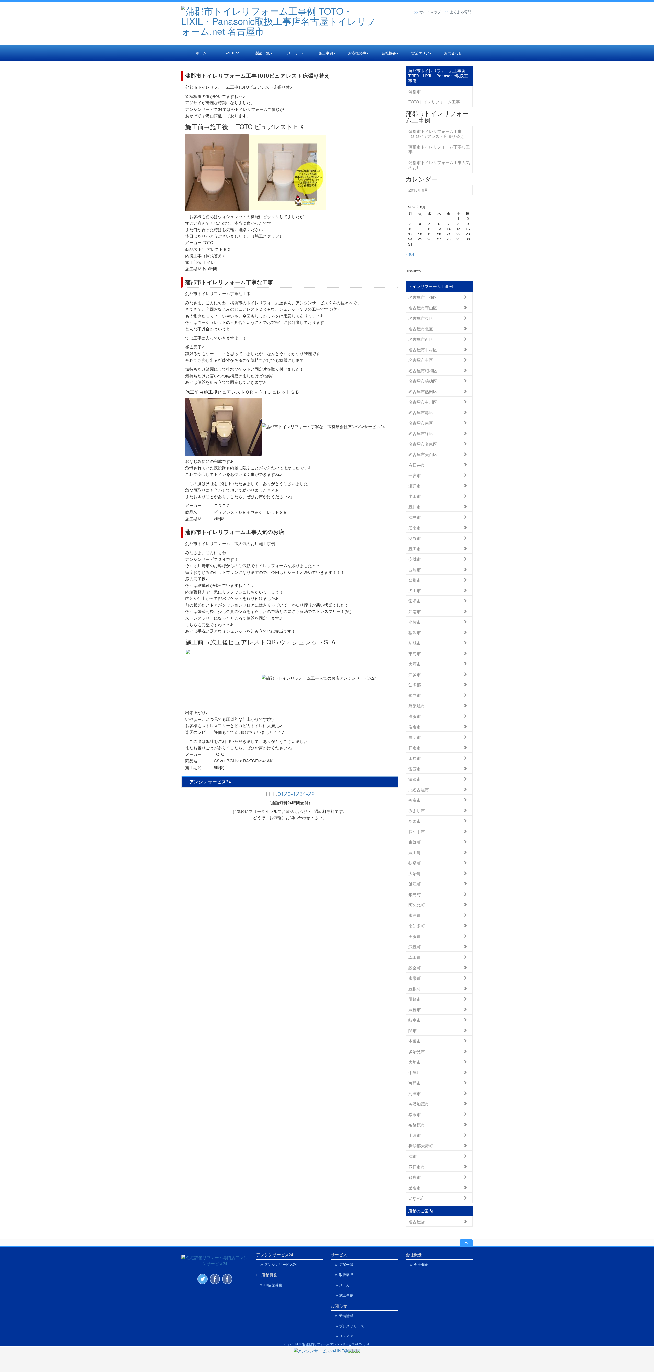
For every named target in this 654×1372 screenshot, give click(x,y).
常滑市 (414, 600)
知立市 (414, 695)
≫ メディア (344, 1336)
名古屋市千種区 (422, 297)
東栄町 (414, 977)
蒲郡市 (414, 91)
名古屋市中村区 (422, 349)
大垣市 (414, 1061)
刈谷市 (414, 538)
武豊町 (414, 946)
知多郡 (414, 684)
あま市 (414, 820)
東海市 (414, 653)
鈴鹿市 (414, 1177)
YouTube (232, 52)
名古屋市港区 (420, 412)
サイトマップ (430, 11)
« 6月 (410, 254)
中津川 (414, 1072)
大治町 (414, 873)
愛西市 (414, 768)
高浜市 (414, 716)
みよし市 (416, 810)
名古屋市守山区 (422, 307)
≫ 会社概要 (419, 1265)
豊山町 (414, 852)
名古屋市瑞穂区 (422, 380)
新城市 (414, 642)
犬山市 (414, 590)
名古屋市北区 (420, 328)
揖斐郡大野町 (420, 1145)
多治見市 (416, 1051)
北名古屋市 (418, 789)
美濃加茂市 (418, 1103)
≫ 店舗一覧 (344, 1265)
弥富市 (414, 799)
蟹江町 (414, 883)
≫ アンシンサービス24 (278, 1265)
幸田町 (414, 957)
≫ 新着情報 (344, 1316)
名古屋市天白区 (422, 454)
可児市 (414, 1082)
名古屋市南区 (420, 422)
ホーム (201, 52)
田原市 (414, 757)
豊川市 (414, 506)
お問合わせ (453, 52)
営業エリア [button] (420, 52)
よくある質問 (460, 11)
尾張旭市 (416, 705)
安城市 (414, 558)
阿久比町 (416, 904)
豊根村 (414, 988)
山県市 (414, 1135)
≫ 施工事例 (344, 1295)
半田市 (414, 496)
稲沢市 (414, 632)
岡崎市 (414, 998)
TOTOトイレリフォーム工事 (434, 102)
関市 (412, 1030)
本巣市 (414, 1040)
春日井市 (416, 464)
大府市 (414, 663)
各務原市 (416, 1124)
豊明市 (414, 737)
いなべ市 (416, 1197)
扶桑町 (414, 862)
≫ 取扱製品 (344, 1275)
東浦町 (414, 915)
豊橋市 (414, 1009)
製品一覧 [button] (262, 52)
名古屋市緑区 (420, 433)
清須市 (414, 778)
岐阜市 (414, 1019)
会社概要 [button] (389, 52)
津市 (412, 1156)
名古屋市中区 (420, 359)
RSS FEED (414, 271)
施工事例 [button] (326, 52)
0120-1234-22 (296, 793)
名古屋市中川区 (422, 401)
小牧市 (414, 621)
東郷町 (414, 841)
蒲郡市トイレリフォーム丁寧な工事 (229, 282)
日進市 (414, 747)
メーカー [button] (294, 52)
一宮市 (414, 475)
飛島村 (414, 894)
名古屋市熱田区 (422, 391)
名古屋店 (416, 1221)
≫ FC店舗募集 (271, 1285)
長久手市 (416, 831)
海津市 (414, 1093)
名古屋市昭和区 (422, 370)
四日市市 (416, 1166)
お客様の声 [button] (357, 52)
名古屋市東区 (420, 318)
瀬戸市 (414, 485)
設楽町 (414, 967)
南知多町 (416, 925)
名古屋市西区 (420, 338)
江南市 (414, 611)
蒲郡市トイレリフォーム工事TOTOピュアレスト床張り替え (257, 76)
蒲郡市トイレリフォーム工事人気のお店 (234, 532)
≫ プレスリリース (349, 1326)
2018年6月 (418, 190)
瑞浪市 (414, 1114)
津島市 (414, 517)
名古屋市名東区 (422, 443)
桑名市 (414, 1187)
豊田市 (414, 548)
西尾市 (414, 569)
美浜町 (414, 936)
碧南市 (414, 527)
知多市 (414, 674)
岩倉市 (414, 726)
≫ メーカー (344, 1285)
